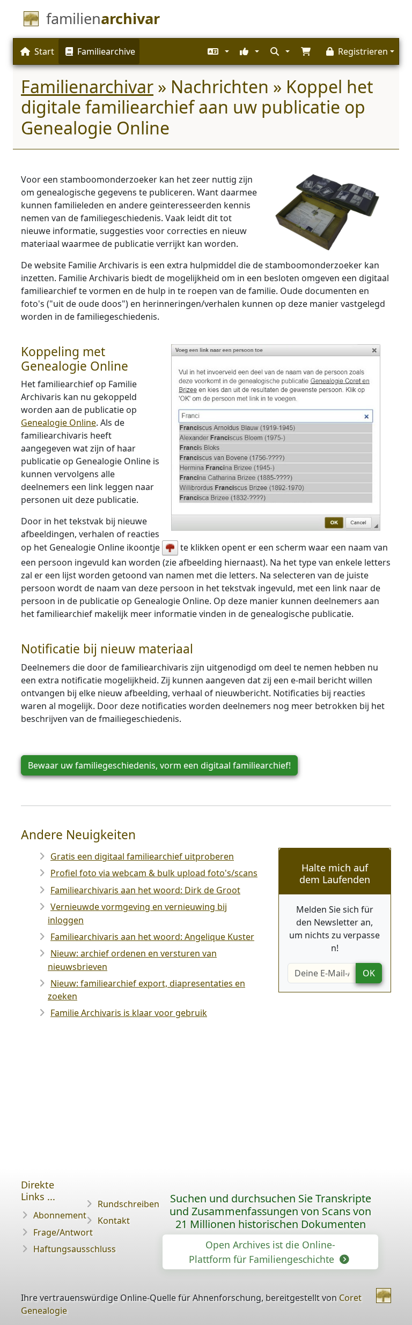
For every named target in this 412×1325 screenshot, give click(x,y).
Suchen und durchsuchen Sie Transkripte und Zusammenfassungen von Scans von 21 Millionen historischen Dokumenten (270, 1211)
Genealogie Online (58, 422)
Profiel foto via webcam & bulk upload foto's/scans (154, 873)
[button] (217, 51)
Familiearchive (106, 51)
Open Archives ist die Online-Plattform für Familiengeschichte (263, 1251)
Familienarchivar (87, 86)
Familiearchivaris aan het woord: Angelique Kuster (152, 937)
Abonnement (59, 1215)
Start (44, 51)
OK (369, 973)
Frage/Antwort (63, 1232)
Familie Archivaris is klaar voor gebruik (128, 1013)
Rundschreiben (128, 1204)
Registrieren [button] (363, 51)
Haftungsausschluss (74, 1249)
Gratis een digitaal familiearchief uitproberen (142, 856)
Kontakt (114, 1220)
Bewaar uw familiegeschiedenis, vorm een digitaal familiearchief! (159, 765)
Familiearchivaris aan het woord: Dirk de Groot (145, 890)
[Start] (383, 1295)
